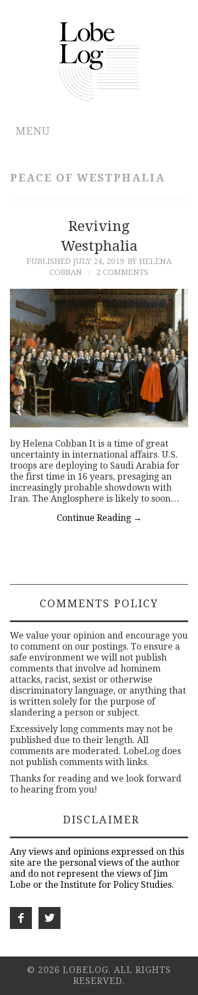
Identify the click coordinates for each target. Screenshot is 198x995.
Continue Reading (99, 518)
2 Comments (122, 272)
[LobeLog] (99, 61)
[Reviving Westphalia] (99, 358)
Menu (32, 131)
